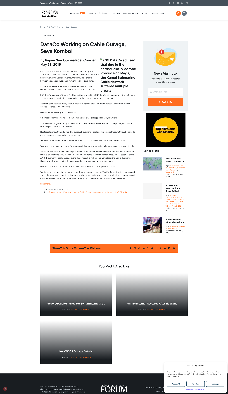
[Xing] (169, 248)
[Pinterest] (160, 248)
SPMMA (123, 192)
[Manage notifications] (5, 389)
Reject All (196, 384)
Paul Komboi (109, 192)
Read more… (45, 183)
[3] (114, 384)
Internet (169, 168)
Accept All (176, 384)
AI (170, 166)
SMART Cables (171, 199)
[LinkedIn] (143, 248)
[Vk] (165, 248)
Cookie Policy (189, 390)
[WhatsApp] (148, 248)
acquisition (174, 226)
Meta (174, 168)
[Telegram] (152, 248)
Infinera (182, 226)
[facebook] (169, 3)
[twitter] (174, 3)
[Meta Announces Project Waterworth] (152, 157)
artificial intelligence (171, 196)
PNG (117, 192)
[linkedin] (182, 3)
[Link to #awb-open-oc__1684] (184, 13)
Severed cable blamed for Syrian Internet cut (76, 303)
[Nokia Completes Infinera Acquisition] (152, 218)
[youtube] (178, 3)
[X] (135, 248)
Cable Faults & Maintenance (80, 309)
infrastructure (177, 166)
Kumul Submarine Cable (74, 192)
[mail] (187, 3)
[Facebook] (130, 248)
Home (42, 27)
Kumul (59, 192)
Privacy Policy (200, 390)
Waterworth (170, 172)
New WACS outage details (76, 351)
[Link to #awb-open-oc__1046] (178, 13)
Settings (215, 384)
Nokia (168, 228)
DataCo (52, 192)
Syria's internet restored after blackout (152, 303)
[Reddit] (139, 248)
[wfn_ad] (165, 114)
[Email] (173, 248)
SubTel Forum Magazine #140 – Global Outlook (173, 188)
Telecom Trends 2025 (174, 206)
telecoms (173, 170)
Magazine (178, 197)
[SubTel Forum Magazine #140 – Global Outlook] (152, 191)
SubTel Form (177, 204)
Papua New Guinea (94, 192)
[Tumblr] (156, 248)
